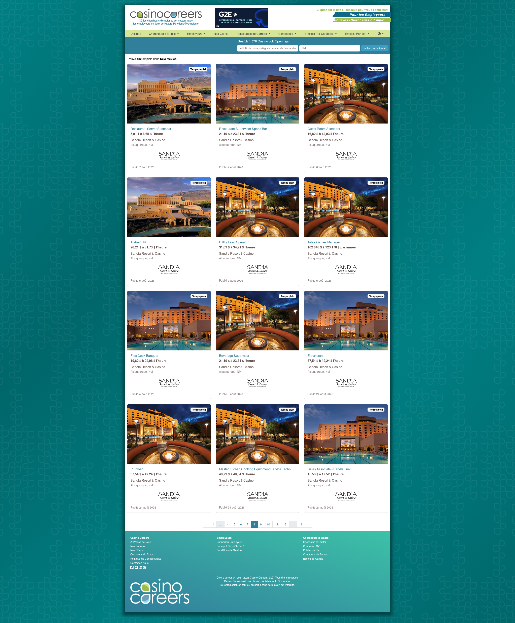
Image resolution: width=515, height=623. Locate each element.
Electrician (315, 355)
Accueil (136, 33)
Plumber (137, 469)
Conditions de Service (142, 554)
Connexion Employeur (229, 542)
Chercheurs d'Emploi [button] (162, 33)
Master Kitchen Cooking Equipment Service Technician (258, 469)
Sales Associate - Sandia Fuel (329, 469)
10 (268, 524)
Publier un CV (311, 550)
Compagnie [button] (286, 33)
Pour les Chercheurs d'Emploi (359, 20)
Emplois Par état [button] (356, 33)
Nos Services (137, 546)
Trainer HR (138, 242)
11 (276, 524)
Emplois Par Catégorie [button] (319, 33)
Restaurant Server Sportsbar (151, 128)
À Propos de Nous (140, 542)
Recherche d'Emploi (314, 542)
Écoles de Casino (313, 558)
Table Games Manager (324, 242)
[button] (381, 33)
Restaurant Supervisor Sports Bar (243, 128)
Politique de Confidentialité (145, 558)
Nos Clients (221, 33)
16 (301, 524)
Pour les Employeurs (367, 14)
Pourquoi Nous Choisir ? (230, 546)
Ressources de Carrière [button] (252, 33)
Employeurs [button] (195, 33)
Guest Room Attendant (324, 128)
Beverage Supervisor (234, 355)
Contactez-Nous (139, 563)
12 (284, 524)
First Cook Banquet (144, 355)
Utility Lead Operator (233, 242)
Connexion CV (311, 546)
